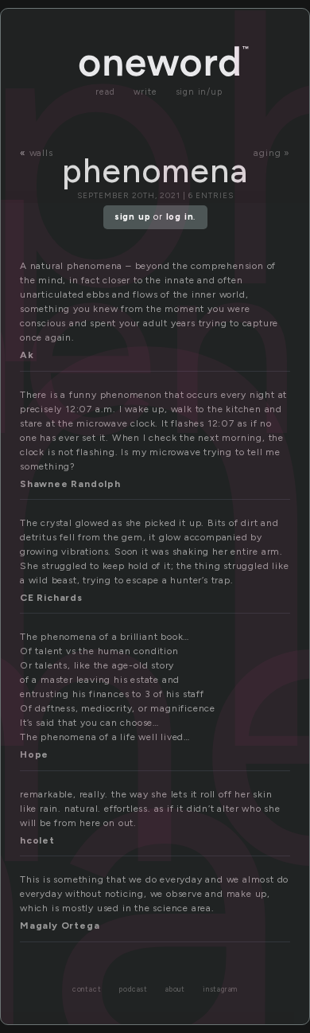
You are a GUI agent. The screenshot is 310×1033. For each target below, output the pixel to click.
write (145, 92)
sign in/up (199, 92)
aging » (272, 152)
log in (180, 217)
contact (87, 989)
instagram (220, 989)
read (104, 92)
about (175, 989)
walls (41, 152)
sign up (132, 217)
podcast (133, 989)
